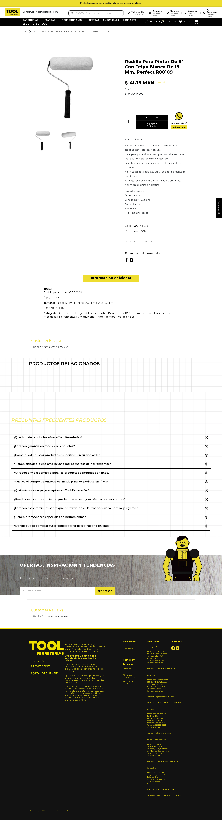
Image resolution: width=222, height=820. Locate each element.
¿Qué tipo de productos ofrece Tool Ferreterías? (48, 437)
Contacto (127, 653)
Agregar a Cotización (152, 125)
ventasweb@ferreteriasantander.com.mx (158, 761)
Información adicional (111, 278)
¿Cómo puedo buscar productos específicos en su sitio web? (57, 455)
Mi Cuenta (170, 21)
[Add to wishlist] (127, 241)
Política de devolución (128, 682)
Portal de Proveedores (41, 663)
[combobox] (96, 13)
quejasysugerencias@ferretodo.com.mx (158, 702)
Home (23, 31)
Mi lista (187, 21)
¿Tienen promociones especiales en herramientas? (50, 517)
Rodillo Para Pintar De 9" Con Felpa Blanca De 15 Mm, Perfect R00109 (71, 31)
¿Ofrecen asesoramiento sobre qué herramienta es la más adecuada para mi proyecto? (76, 508)
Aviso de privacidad (128, 670)
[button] (31, 20)
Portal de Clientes (45, 673)
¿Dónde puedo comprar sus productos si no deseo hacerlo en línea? (62, 525)
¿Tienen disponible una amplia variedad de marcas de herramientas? (62, 463)
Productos (128, 648)
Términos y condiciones (129, 676)
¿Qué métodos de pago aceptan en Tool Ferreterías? (51, 490)
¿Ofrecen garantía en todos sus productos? (44, 446)
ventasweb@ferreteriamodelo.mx (158, 668)
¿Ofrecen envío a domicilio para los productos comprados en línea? (61, 472)
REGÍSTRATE (105, 591)
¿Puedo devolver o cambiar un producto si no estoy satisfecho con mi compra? (70, 499)
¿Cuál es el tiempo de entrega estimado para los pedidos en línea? (61, 481)
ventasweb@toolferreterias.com (158, 697)
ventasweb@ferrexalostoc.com (158, 733)
